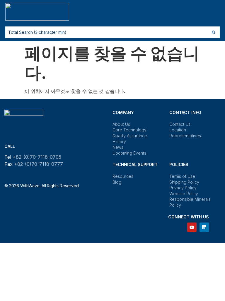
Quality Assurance (129, 135)
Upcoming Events (129, 152)
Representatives (185, 135)
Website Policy (183, 193)
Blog (116, 182)
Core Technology (129, 129)
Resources (122, 176)
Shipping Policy (184, 182)
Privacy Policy (183, 187)
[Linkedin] (204, 227)
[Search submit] (213, 32)
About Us (121, 124)
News (117, 147)
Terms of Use (182, 176)
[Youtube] (192, 227)
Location (177, 129)
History (119, 141)
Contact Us (179, 124)
